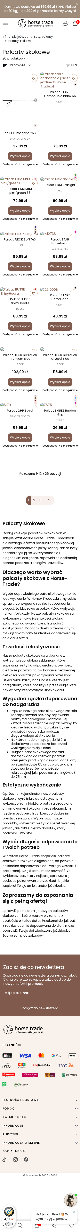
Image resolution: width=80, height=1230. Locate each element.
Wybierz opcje (20, 156)
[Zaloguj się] (65, 23)
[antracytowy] (35, 232)
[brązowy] (35, 229)
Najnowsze (17, 65)
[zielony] (75, 175)
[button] (20, 1225)
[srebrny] (35, 125)
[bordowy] (35, 400)
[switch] (9, 1224)
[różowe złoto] (35, 403)
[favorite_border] (60, 179)
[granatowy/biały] (75, 400)
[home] (4, 36)
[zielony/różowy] (35, 179)
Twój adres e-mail (16, 993)
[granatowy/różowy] (75, 403)
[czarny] (75, 84)
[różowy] (75, 177)
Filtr (71, 65)
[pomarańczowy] (35, 289)
